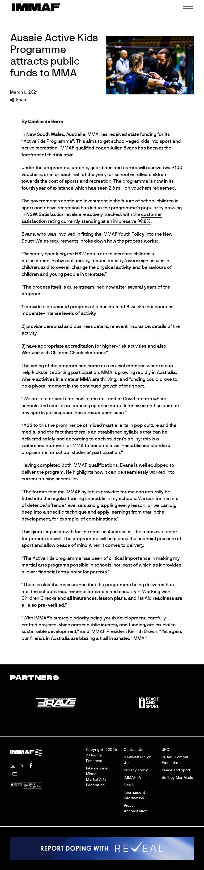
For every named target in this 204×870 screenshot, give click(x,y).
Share (21, 100)
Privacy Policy (136, 770)
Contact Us (133, 750)
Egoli (128, 785)
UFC (165, 750)
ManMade (184, 778)
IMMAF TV (133, 778)
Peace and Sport (176, 770)
